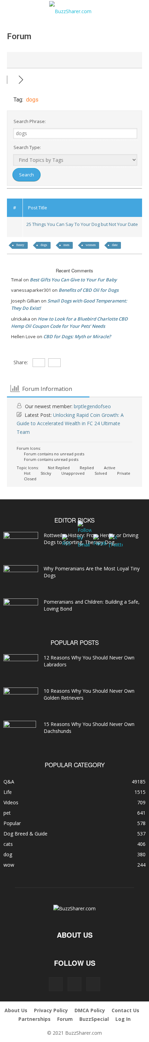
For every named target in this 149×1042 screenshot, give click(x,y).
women (91, 245)
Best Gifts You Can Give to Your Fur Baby (73, 280)
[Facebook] (56, 984)
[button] (14, 9)
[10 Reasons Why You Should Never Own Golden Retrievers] (20, 699)
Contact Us (125, 1010)
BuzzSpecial (94, 1019)
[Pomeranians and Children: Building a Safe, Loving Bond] (20, 610)
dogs (44, 245)
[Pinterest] (74, 984)
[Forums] (13, 79)
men (66, 245)
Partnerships (34, 1019)
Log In (123, 1019)
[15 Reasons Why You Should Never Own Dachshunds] (19, 733)
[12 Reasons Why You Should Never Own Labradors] (20, 665)
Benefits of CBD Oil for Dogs (89, 290)
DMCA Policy (89, 1010)
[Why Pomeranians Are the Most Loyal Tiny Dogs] (20, 577)
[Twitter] (93, 984)
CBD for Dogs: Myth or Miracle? (77, 336)
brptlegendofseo (92, 406)
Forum (65, 1019)
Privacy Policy (51, 1010)
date (114, 245)
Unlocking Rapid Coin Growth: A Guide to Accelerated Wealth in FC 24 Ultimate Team (70, 423)
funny (20, 245)
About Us (16, 1010)
